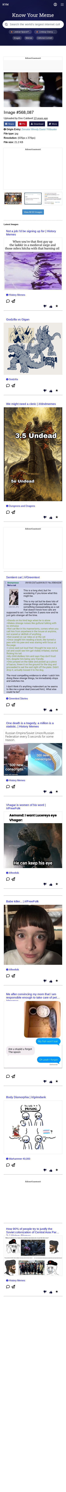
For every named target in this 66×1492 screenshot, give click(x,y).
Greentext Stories (18, 698)
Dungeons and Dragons (22, 506)
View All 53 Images (33, 212)
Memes (29, 38)
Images (17, 38)
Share (11, 124)
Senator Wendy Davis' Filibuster (39, 129)
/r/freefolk (14, 873)
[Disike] (45, 306)
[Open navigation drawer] (62, 4)
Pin (23, 124)
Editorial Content (45, 38)
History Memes (17, 295)
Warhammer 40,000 (19, 1158)
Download (38, 124)
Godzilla (13, 379)
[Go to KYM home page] (5, 4)
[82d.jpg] (33, 89)
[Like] (51, 307)
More (54, 124)
